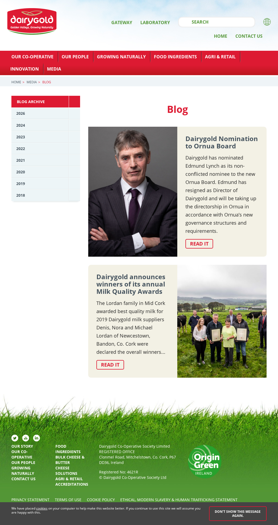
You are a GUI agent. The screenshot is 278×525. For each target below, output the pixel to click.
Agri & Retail (220, 57)
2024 (20, 125)
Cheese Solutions (66, 470)
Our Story (22, 446)
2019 (20, 183)
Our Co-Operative (32, 57)
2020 (20, 171)
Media (54, 69)
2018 (20, 195)
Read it (199, 243)
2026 (20, 113)
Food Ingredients (175, 57)
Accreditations (71, 484)
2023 (20, 136)
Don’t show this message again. (238, 513)
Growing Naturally (121, 57)
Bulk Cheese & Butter (70, 459)
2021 (20, 160)
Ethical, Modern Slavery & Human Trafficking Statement (179, 499)
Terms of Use (68, 499)
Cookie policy (101, 499)
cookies (42, 508)
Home (220, 36)
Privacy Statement (30, 499)
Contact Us (249, 36)
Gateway (121, 23)
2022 (20, 148)
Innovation (24, 69)
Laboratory (155, 23)
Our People (75, 57)
